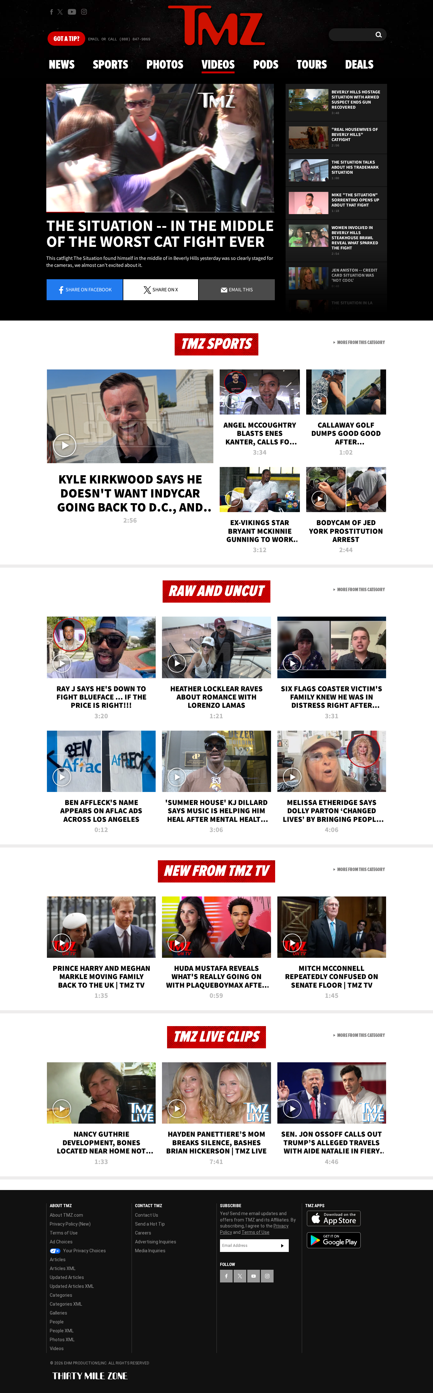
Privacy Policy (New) (70, 1224)
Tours (312, 65)
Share (89, 289)
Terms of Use (64, 1232)
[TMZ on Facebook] (51, 11)
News (61, 65)
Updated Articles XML (72, 1286)
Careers (143, 1232)
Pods (265, 65)
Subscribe (282, 1245)
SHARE (165, 289)
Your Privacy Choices (84, 1250)
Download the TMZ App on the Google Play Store (334, 1240)
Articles (58, 1259)
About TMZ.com (66, 1215)
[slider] (160, 212)
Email (240, 289)
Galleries (58, 1312)
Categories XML (66, 1304)
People (57, 1321)
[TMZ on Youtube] (72, 12)
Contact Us (146, 1215)
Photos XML (62, 1339)
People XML (62, 1330)
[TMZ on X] (61, 11)
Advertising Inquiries (155, 1241)
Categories (61, 1295)
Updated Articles (67, 1277)
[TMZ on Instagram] (84, 11)
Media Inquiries (150, 1250)
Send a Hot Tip (150, 1224)
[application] (160, 148)
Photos (164, 65)
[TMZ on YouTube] (253, 1276)
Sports (110, 65)
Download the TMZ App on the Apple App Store (334, 1219)
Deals (359, 65)
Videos (218, 65)
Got (66, 39)
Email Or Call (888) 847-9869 (119, 39)
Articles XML (62, 1268)
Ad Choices (61, 1241)
